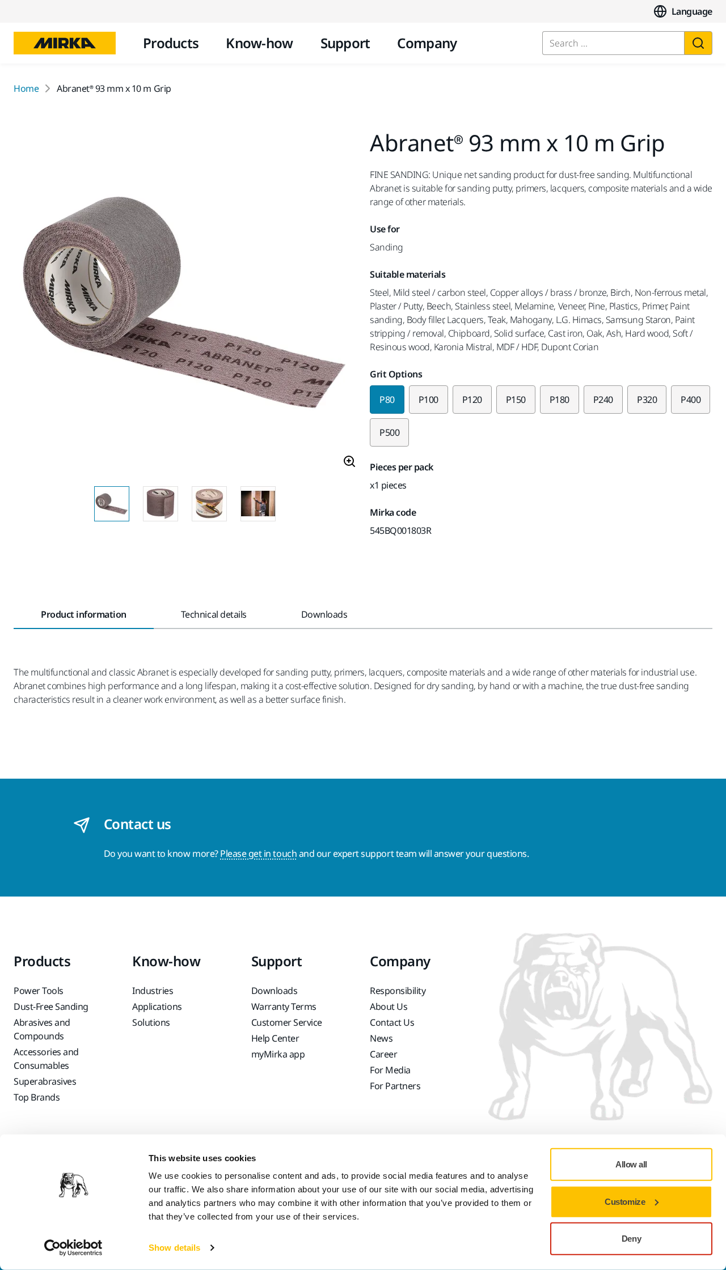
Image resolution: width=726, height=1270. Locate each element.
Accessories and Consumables (46, 1059)
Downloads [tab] (324, 614)
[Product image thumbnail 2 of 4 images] (160, 503)
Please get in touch (258, 853)
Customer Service (286, 1022)
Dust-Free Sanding (51, 1006)
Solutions (151, 1022)
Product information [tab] (83, 614)
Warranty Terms (283, 1006)
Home (26, 88)
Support (345, 42)
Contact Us (392, 1022)
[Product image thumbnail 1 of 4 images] (111, 503)
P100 (428, 399)
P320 (647, 399)
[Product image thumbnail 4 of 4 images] (258, 503)
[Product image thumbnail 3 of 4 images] (209, 503)
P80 (387, 399)
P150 (516, 399)
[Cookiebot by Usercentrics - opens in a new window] (73, 1247)
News (381, 1038)
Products (171, 42)
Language (692, 11)
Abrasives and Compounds (42, 1029)
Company (427, 42)
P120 (472, 399)
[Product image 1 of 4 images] (185, 304)
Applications (157, 1006)
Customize (625, 1201)
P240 (603, 399)
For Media (390, 1070)
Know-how (259, 42)
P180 (559, 399)
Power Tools (39, 990)
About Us (388, 1006)
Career (383, 1054)
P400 (690, 399)
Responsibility (397, 990)
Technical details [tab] (214, 614)
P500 (389, 432)
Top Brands (37, 1097)
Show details (174, 1247)
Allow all (631, 1164)
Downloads (274, 990)
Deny (631, 1238)
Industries (152, 990)
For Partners (395, 1086)
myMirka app (278, 1054)
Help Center (275, 1038)
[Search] (698, 43)
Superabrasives (45, 1081)
